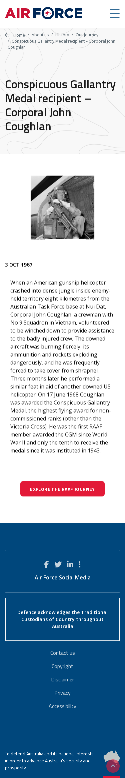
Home (18, 35)
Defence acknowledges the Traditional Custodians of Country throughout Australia (62, 619)
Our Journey (87, 35)
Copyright (62, 666)
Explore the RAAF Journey (62, 488)
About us (40, 35)
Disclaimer (62, 679)
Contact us (62, 653)
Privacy (62, 693)
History (62, 35)
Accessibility (62, 706)
